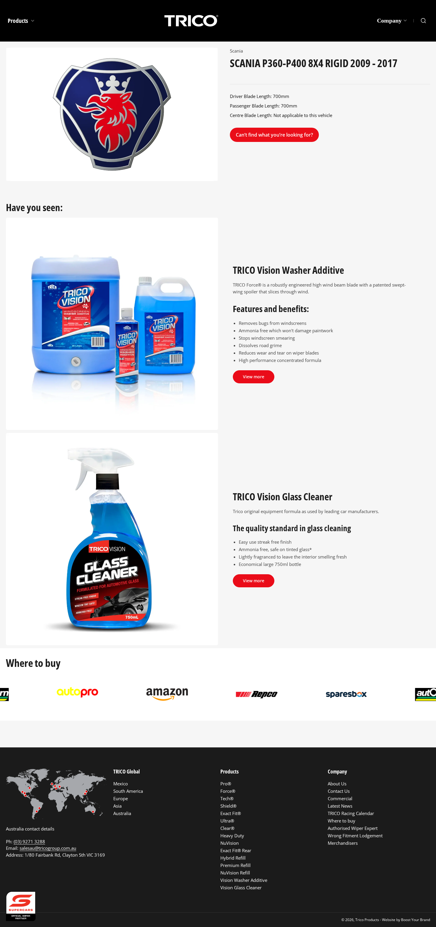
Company (389, 20)
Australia (122, 813)
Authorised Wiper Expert (353, 828)
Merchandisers (343, 843)
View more (253, 376)
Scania (236, 51)
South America (128, 791)
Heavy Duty (232, 836)
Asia (117, 806)
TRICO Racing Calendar (351, 813)
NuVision (229, 843)
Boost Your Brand (415, 919)
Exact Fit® (230, 813)
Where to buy (341, 821)
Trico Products (367, 919)
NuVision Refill (235, 873)
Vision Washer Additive (243, 880)
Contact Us (339, 791)
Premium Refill (235, 865)
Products (18, 21)
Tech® (226, 798)
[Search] (423, 20)
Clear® (227, 828)
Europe (120, 798)
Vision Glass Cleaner (241, 887)
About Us (337, 784)
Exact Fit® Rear (235, 850)
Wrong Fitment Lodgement (355, 836)
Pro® (225, 784)
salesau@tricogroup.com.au (48, 848)
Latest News (340, 806)
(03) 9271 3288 (29, 841)
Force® (227, 791)
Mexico (120, 784)
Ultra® (227, 821)
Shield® (228, 806)
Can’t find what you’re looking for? (274, 135)
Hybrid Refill (233, 858)
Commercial (340, 798)
